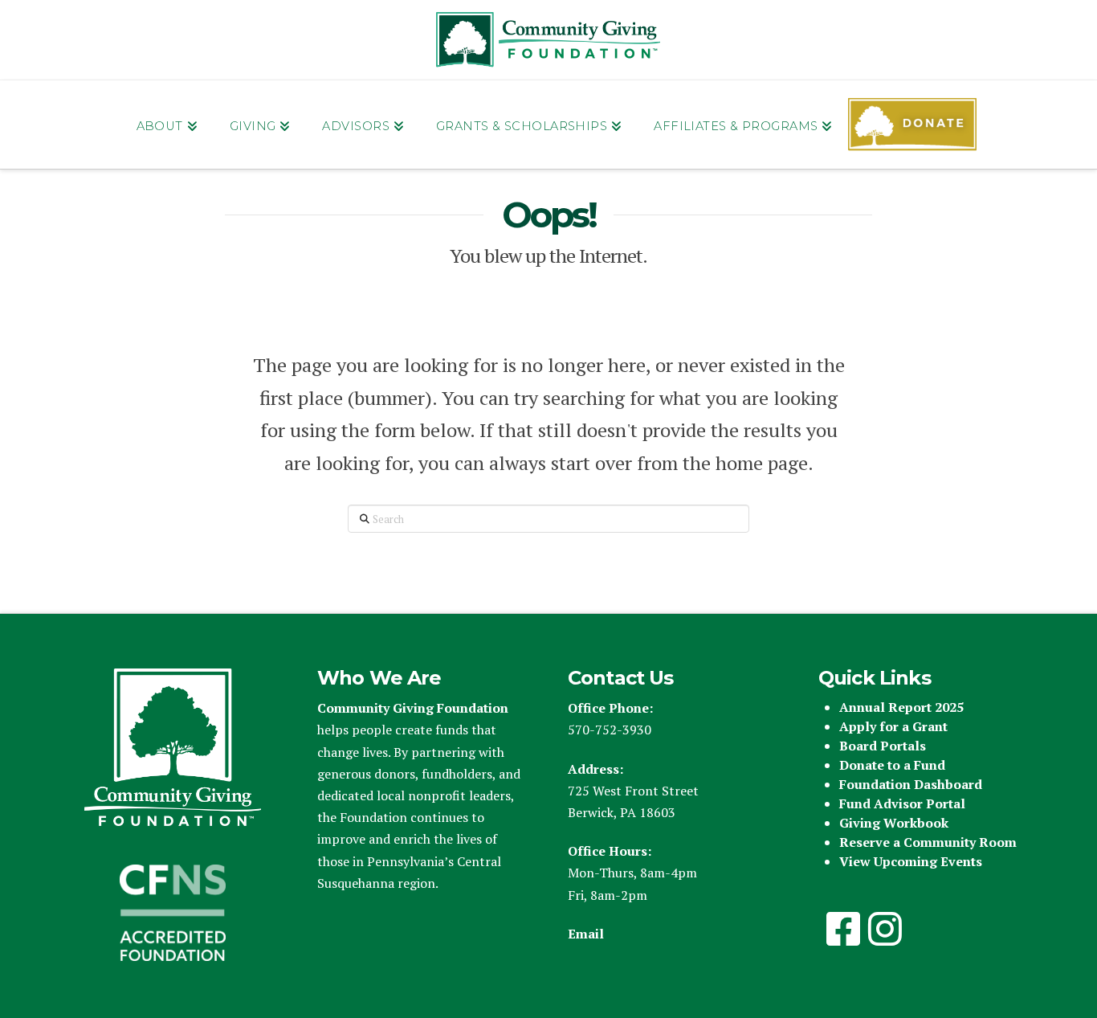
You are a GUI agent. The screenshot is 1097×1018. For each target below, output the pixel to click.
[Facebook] (843, 929)
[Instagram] (885, 929)
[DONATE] (912, 124)
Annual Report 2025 (901, 707)
